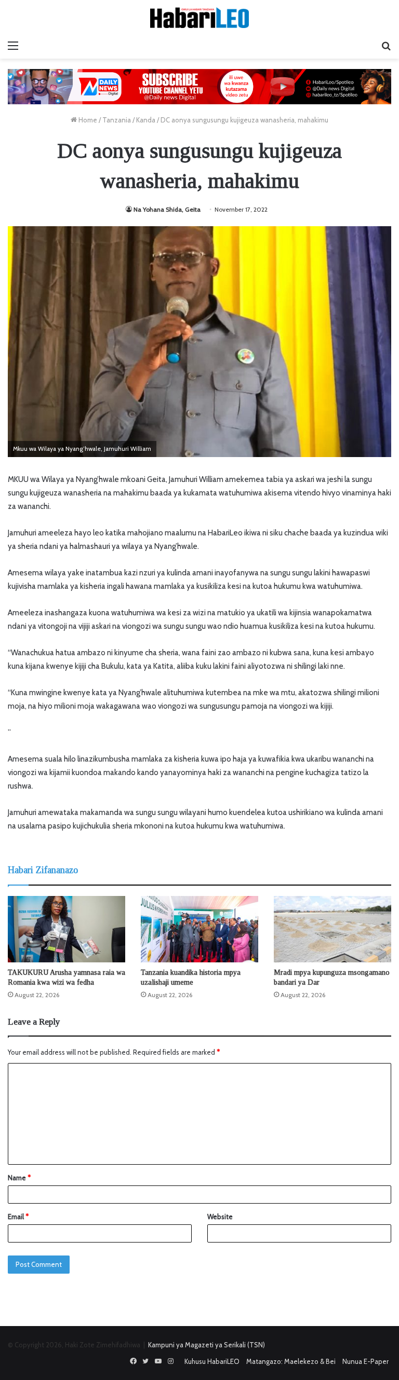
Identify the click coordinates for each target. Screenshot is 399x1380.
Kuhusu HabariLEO (212, 1361)
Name (19, 1178)
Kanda (145, 120)
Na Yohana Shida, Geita (167, 209)
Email (18, 1216)
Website (220, 1216)
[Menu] (13, 45)
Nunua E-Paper (365, 1361)
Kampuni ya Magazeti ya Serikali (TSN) (206, 1345)
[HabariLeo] (199, 17)
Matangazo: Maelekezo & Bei (291, 1361)
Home (87, 120)
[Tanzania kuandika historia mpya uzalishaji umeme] (199, 929)
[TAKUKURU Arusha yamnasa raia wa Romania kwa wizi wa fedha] (66, 929)
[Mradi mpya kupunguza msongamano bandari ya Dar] (332, 929)
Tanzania (116, 120)
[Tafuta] (386, 45)
